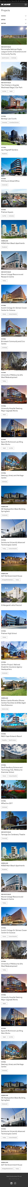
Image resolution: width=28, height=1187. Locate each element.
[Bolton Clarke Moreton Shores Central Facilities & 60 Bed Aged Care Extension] (14, 686)
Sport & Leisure (5, 57)
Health (11, 91)
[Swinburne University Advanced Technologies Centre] (14, 528)
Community (13, 57)
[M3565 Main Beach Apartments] (14, 229)
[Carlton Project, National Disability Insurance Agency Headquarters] (14, 650)
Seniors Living (5, 709)
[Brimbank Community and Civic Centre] (14, 327)
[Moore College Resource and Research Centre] (14, 260)
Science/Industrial (13, 314)
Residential (4, 153)
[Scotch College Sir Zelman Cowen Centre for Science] (14, 916)
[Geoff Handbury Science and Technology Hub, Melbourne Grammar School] (14, 753)
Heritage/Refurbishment (7, 579)
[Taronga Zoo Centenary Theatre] (14, 820)
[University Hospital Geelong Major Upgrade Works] (14, 394)
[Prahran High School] (14, 619)
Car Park (4, 91)
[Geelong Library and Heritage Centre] (14, 461)
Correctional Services (14, 122)
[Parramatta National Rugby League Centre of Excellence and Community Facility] (14, 35)
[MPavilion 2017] (14, 789)
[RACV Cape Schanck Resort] (14, 722)
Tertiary (4, 280)
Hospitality (4, 740)
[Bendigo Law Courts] (14, 104)
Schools (4, 314)
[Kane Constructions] (5, 4)
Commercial (4, 184)
